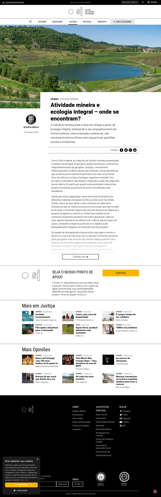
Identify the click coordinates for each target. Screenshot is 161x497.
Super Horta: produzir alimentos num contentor (87, 330)
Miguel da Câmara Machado (46, 366)
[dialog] (21, 475)
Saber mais (24, 480)
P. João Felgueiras (123, 21)
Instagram (126, 418)
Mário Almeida (122, 320)
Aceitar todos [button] (21, 485)
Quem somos (101, 415)
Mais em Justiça (38, 306)
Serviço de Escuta (103, 452)
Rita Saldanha (81, 382)
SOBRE (75, 406)
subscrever (62, 484)
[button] (21, 490)
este (72, 196)
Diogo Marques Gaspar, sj (45, 320)
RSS (124, 426)
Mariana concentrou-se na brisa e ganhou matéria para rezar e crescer (127, 380)
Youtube (125, 422)
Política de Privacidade (81, 422)
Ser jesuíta (100, 426)
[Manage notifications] (155, 491)
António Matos (31, 127)
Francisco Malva (82, 369)
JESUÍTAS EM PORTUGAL (102, 408)
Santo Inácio (101, 418)
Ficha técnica (77, 415)
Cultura (42, 21)
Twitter (125, 415)
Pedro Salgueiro (41, 382)
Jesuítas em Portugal (14, 3)
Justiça (73, 21)
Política (87, 21)
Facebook (126, 411)
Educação (57, 21)
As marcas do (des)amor (123, 359)
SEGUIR (122, 406)
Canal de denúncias (103, 455)
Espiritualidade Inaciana (105, 422)
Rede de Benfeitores (103, 429)
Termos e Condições (80, 426)
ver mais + (78, 484)
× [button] (37, 459)
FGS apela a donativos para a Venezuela (46, 328)
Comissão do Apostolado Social (103, 446)
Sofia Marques (122, 364)
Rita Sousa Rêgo (122, 387)
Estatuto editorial (79, 411)
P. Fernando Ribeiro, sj (84, 320)
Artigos (101, 21)
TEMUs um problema (126, 327)
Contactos (76, 429)
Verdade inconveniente (42, 315)
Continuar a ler (79, 256)
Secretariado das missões (102, 434)
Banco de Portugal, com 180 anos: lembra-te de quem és (46, 361)
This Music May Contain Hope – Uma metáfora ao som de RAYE (86, 362)
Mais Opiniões (36, 350)
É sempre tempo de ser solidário (126, 315)
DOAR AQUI (121, 273)
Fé (30, 21)
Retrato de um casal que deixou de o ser (45, 377)
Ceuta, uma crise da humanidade (86, 315)
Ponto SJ (39, 333)
